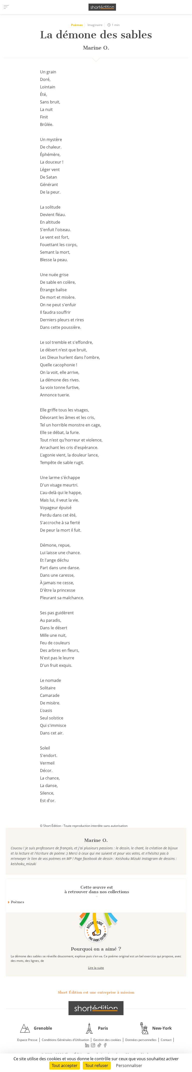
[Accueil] (102, 7)
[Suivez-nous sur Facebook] (105, 1045)
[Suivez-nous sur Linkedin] (87, 1045)
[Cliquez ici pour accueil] (96, 1008)
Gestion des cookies (107, 1040)
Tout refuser (96, 1065)
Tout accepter (65, 1065)
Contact (166, 1040)
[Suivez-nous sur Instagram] (93, 1045)
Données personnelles (140, 1040)
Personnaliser (129, 1065)
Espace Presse (27, 1040)
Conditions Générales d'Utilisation (65, 1040)
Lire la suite (96, 968)
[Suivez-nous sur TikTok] (99, 1045)
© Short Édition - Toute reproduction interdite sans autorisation (84, 826)
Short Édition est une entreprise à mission (96, 992)
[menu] (6, 7)
